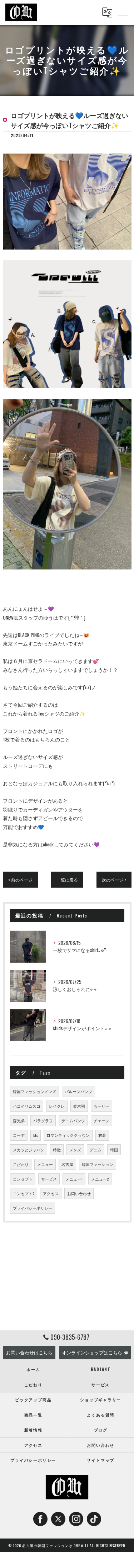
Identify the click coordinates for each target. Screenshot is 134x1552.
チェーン (101, 1120)
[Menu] (123, 12)
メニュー (45, 1164)
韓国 (114, 1149)
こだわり (21, 1164)
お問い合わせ (79, 1193)
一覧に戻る (67, 879)
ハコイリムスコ (26, 1106)
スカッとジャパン (28, 1149)
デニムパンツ (73, 1120)
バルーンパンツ (78, 1091)
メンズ (75, 1149)
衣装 (102, 1135)
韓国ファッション (97, 1164)
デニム (95, 1149)
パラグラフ (43, 1120)
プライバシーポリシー (32, 1208)
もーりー (101, 1106)
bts (35, 1135)
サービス (49, 1179)
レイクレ (57, 1106)
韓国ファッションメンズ (34, 1091)
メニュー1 (74, 1179)
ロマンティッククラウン (68, 1135)
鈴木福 (79, 1106)
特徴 (57, 1149)
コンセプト (23, 1179)
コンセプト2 (23, 1193)
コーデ (19, 1135)
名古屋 (67, 1164)
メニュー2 (100, 1179)
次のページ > (114, 879)
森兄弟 (19, 1120)
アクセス (51, 1193)
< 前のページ (20, 879)
